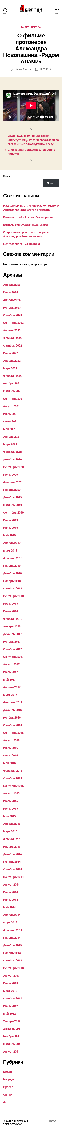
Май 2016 (9, 763)
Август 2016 (11, 740)
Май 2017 (9, 679)
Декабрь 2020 (12, 459)
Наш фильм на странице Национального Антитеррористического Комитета (31, 207)
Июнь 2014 (10, 900)
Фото (6, 1102)
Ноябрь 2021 (12, 383)
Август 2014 (11, 884)
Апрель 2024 (12, 300)
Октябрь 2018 (12, 588)
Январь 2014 (12, 938)
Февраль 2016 (12, 770)
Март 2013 (10, 991)
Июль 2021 (10, 414)
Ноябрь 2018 (12, 581)
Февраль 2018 (12, 619)
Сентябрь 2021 (13, 399)
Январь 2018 (12, 626)
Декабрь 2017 (12, 634)
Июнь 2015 (10, 808)
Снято (7, 1094)
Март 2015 (10, 831)
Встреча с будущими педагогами (25, 225)
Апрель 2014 (12, 915)
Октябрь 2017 (12, 649)
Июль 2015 (10, 801)
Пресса (36, 27)
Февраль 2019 (12, 558)
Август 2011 (11, 1051)
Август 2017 (11, 664)
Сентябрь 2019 (13, 512)
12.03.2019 (45, 69)
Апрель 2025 (12, 285)
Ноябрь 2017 (12, 641)
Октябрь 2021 (12, 391)
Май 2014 (9, 907)
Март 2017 (10, 695)
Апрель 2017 (12, 687)
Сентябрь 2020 (13, 467)
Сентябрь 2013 (13, 968)
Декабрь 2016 (12, 710)
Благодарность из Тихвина (21, 244)
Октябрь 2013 (12, 960)
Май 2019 (9, 535)
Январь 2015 (12, 846)
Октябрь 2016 (12, 725)
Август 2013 (11, 975)
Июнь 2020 (10, 474)
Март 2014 (10, 922)
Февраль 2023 (12, 338)
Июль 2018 (10, 603)
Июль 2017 (10, 672)
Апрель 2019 (12, 543)
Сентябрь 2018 (13, 596)
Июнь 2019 (10, 528)
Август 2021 (11, 406)
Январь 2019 (12, 566)
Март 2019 (10, 550)
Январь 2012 (12, 1021)
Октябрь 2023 (12, 315)
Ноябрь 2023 (12, 307)
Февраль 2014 (12, 930)
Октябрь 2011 (12, 1044)
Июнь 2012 (10, 1006)
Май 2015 (9, 816)
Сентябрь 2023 (13, 323)
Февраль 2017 (12, 702)
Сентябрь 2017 (13, 657)
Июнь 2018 (10, 611)
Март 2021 (10, 444)
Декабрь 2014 (12, 854)
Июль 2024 (10, 292)
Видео (25, 27)
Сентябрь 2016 (13, 733)
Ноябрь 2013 (12, 953)
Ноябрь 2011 (12, 1036)
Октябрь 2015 (12, 778)
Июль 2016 (10, 748)
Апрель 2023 (12, 330)
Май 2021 (9, 429)
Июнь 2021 (10, 421)
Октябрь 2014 (12, 869)
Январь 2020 (12, 490)
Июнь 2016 (10, 755)
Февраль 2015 (12, 839)
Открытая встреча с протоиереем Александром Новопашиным (26, 234)
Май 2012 (9, 1013)
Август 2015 (11, 793)
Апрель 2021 (12, 436)
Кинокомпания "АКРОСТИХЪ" (16, 1122)
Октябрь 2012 (12, 998)
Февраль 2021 (12, 452)
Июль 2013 (10, 983)
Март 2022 (10, 368)
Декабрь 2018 (12, 573)
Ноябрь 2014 (12, 862)
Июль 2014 (10, 892)
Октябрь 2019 (12, 505)
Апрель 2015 (12, 824)
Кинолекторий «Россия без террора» (28, 217)
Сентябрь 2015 (13, 786)
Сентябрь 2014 (13, 877)
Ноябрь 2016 (12, 717)
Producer (27, 69)
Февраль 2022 (12, 376)
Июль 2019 (10, 520)
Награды (9, 1079)
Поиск (6, 176)
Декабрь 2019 (12, 497)
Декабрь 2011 (12, 1029)
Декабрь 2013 (12, 945)
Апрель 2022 (12, 361)
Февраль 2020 (12, 482)
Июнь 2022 (10, 353)
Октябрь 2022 (12, 345)
